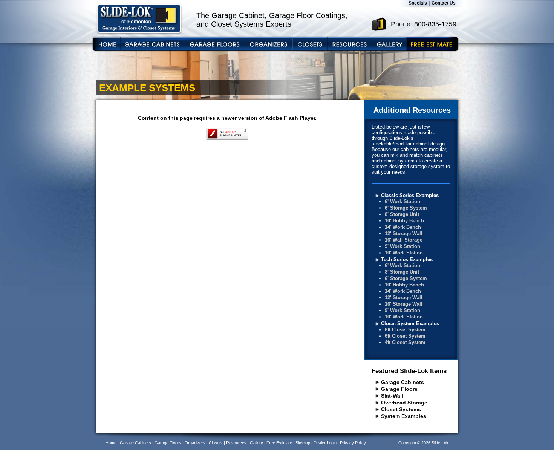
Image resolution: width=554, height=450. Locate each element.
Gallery (256, 443)
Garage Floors (399, 389)
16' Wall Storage (403, 240)
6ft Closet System (405, 336)
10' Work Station (404, 253)
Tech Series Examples (407, 259)
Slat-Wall (392, 396)
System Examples (403, 416)
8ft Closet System (405, 329)
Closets (216, 443)
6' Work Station (402, 201)
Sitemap (302, 443)
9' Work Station (402, 246)
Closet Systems (401, 409)
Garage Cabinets (402, 382)
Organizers (195, 443)
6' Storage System (406, 208)
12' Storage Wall (403, 233)
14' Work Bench (403, 227)
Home (111, 443)
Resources (236, 443)
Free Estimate (279, 443)
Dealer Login (325, 443)
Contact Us (444, 3)
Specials (418, 3)
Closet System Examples (410, 323)
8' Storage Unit (402, 214)
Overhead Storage (404, 402)
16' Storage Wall (403, 304)
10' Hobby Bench (404, 220)
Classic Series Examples (410, 195)
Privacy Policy (353, 443)
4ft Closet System (405, 342)
